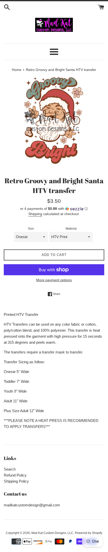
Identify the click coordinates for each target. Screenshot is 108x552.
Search (10, 469)
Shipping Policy (16, 481)
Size (31, 228)
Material (71, 228)
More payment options (54, 280)
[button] (54, 208)
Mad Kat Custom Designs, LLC (52, 533)
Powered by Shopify (88, 533)
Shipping (35, 214)
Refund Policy (15, 475)
